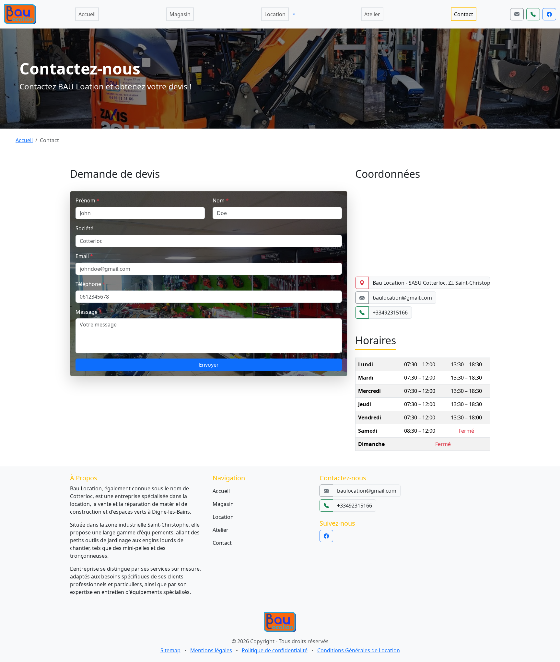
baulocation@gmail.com (402, 297)
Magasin (223, 504)
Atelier (220, 529)
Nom (221, 200)
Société (84, 228)
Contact (222, 542)
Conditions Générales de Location (358, 650)
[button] (294, 14)
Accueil (24, 140)
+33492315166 (390, 312)
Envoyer (209, 364)
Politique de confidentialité (275, 650)
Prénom (87, 200)
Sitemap (170, 650)
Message (89, 311)
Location (223, 516)
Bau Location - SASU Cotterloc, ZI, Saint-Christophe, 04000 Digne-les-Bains (431, 282)
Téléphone (90, 284)
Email (84, 256)
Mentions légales (211, 650)
